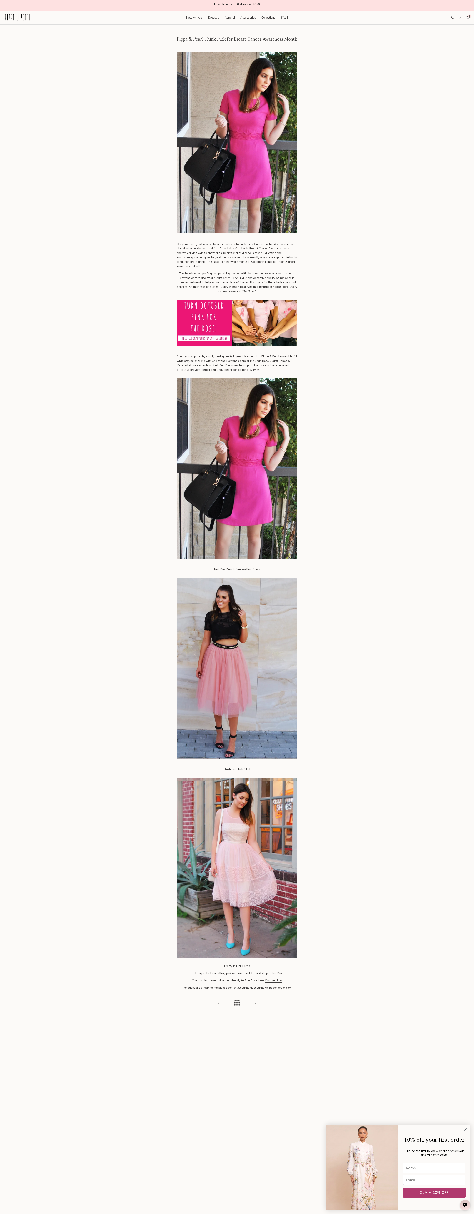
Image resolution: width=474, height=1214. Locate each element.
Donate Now (273, 980)
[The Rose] (237, 324)
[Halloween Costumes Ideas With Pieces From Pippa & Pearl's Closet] (255, 1003)
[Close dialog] (465, 1129)
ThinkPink (276, 973)
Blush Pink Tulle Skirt (237, 769)
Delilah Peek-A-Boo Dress (243, 569)
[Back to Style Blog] (237, 1003)
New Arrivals (194, 17)
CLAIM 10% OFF (434, 1192)
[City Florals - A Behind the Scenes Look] (218, 1003)
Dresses (213, 17)
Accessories (248, 17)
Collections (268, 17)
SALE (284, 17)
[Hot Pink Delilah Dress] (237, 469)
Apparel (230, 17)
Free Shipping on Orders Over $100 (237, 4)
